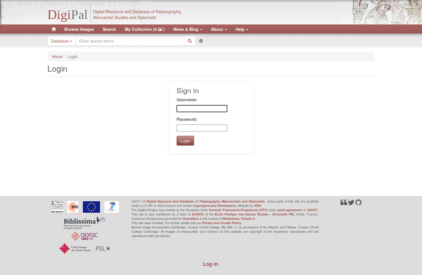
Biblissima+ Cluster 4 (239, 218)
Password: (187, 119)
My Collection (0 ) (145, 29)
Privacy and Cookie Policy (221, 223)
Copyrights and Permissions (214, 205)
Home (57, 56)
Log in (210, 264)
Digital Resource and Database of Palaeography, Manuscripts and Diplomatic (205, 201)
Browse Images (79, 29)
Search (109, 29)
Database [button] (60, 41)
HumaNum (191, 218)
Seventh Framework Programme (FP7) (238, 210)
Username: (187, 99)
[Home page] (53, 29)
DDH (257, 205)
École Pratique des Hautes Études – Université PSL (255, 214)
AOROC (198, 214)
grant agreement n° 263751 (297, 210)
